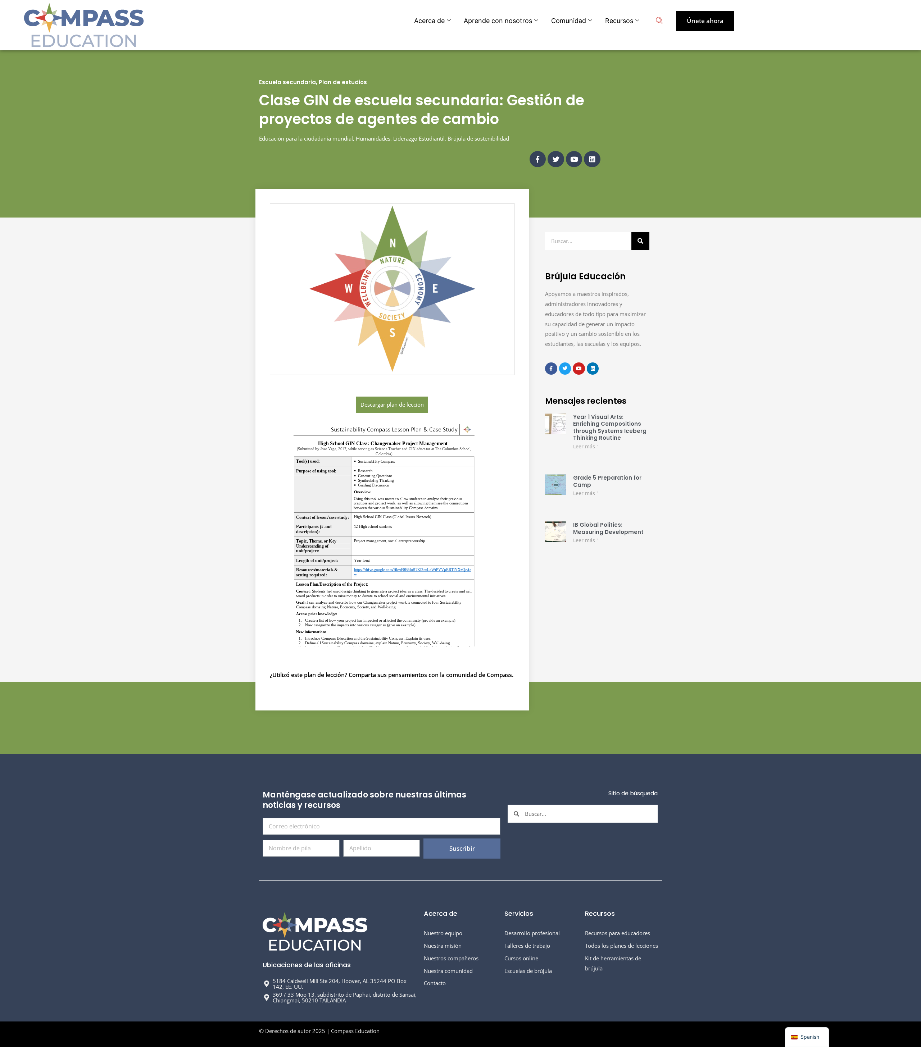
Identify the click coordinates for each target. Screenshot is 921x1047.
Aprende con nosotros (498, 20)
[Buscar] (640, 241)
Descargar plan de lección (392, 404)
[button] (659, 21)
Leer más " (586, 446)
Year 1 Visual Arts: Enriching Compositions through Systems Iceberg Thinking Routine (609, 427)
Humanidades (373, 138)
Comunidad (568, 20)
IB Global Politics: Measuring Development (608, 528)
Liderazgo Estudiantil (419, 138)
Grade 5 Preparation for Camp (607, 481)
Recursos (619, 20)
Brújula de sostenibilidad (478, 138)
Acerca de (429, 20)
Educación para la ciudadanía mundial (306, 138)
